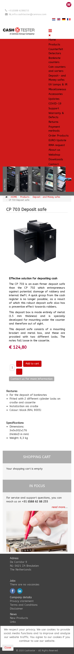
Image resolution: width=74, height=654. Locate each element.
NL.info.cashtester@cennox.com (27, 14)
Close (7, 647)
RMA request (56, 145)
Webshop (54, 154)
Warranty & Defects (56, 115)
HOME (14, 197)
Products (54, 44)
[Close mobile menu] (49, 35)
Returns (53, 122)
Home (52, 39)
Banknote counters (54, 60)
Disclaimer (16, 608)
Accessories (55, 94)
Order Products (58, 135)
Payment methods (54, 129)
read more (58, 507)
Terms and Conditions (24, 604)
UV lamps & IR (57, 84)
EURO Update (57, 140)
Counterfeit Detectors (55, 51)
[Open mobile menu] (50, 30)
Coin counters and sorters (57, 69)
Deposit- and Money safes (57, 77)
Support (53, 108)
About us (54, 149)
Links (13, 621)
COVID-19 (54, 103)
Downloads (55, 159)
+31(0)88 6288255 (18, 10)
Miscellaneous (57, 89)
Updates (53, 98)
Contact (53, 164)
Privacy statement (22, 601)
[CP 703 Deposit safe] (37, 244)
